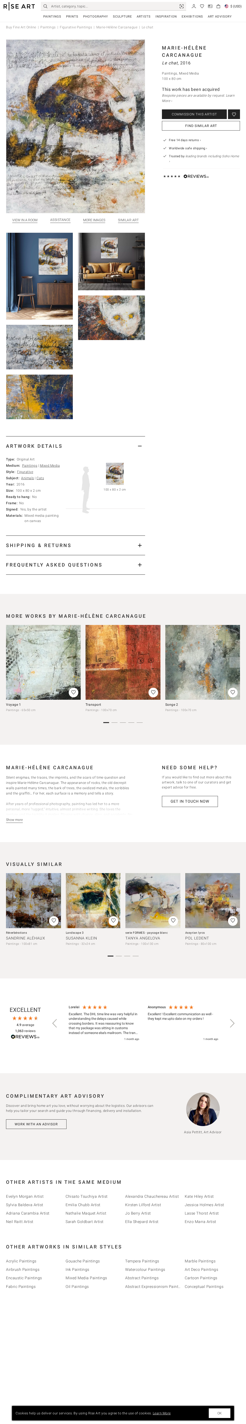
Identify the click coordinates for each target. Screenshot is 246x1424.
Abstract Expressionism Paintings (155, 1286)
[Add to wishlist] (234, 114)
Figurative (25, 472)
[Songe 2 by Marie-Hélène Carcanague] (202, 662)
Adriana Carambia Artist (27, 1213)
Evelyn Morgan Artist (24, 1196)
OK (219, 1413)
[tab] (75, 446)
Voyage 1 (13, 704)
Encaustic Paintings (24, 1278)
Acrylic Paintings (21, 1261)
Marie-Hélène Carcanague (117, 27)
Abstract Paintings (142, 1278)
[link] (181, 6)
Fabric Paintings (21, 1286)
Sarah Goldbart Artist (85, 1221)
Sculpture (122, 16)
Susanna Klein (81, 938)
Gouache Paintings (83, 1261)
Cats (40, 478)
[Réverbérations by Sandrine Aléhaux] (33, 900)
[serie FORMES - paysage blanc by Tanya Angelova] (152, 900)
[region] (143, 1023)
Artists (144, 16)
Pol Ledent (197, 938)
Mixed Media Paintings (86, 1278)
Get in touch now (190, 801)
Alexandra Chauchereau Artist (152, 1196)
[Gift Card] (210, 5)
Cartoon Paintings (201, 1278)
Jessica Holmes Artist (204, 1205)
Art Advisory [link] (220, 16)
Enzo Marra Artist (200, 1221)
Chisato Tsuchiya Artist (87, 1196)
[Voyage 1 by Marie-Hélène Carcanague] (43, 662)
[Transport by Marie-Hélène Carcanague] (123, 662)
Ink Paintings (77, 1269)
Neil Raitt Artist (19, 1221)
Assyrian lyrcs (195, 932)
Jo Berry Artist (138, 1213)
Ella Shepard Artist (142, 1221)
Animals (27, 478)
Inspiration (166, 16)
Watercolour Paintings (145, 1269)
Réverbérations (16, 932)
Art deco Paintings (201, 1269)
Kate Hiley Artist (199, 1196)
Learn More (162, 1413)
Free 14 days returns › (185, 140)
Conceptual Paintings (204, 1286)
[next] (234, 662)
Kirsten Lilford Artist (143, 1205)
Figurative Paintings (76, 27)
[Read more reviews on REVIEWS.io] (25, 1037)
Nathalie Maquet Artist (86, 1213)
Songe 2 (171, 704)
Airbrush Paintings (22, 1269)
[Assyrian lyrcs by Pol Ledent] (212, 900)
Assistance (60, 220)
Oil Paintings (77, 1286)
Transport (93, 704)
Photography (95, 16)
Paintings (52, 16)
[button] (55, 1023)
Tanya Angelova (142, 938)
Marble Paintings (200, 1261)
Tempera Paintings (142, 1261)
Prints (72, 16)
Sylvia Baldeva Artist (24, 1205)
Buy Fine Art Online (21, 27)
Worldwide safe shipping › (188, 148)
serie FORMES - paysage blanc (146, 932)
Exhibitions (192, 16)
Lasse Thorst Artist (202, 1213)
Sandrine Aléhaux (25, 938)
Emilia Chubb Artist (83, 1205)
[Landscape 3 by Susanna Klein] (93, 900)
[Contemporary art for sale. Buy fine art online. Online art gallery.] (19, 6)
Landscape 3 (75, 932)
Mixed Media (50, 465)
